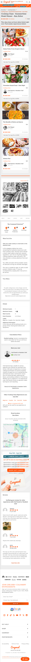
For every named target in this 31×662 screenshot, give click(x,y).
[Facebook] (7, 615)
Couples (11, 400)
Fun (15, 400)
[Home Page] (6, 2)
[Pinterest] (20, 615)
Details (15, 218)
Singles (25, 400)
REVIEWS (28, 218)
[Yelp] (14, 615)
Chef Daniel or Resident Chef (19, 352)
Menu (9, 218)
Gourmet (19, 400)
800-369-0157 (23, 652)
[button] (1, 2)
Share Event (24, 180)
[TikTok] (10, 615)
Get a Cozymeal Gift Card (16, 403)
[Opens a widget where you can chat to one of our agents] (25, 659)
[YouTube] (17, 615)
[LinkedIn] (26, 615)
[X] (23, 615)
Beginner (5, 400)
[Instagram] (4, 615)
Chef (21, 218)
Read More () (15, 563)
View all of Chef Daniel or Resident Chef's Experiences (15, 387)
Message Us (13, 1)
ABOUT (3, 218)
